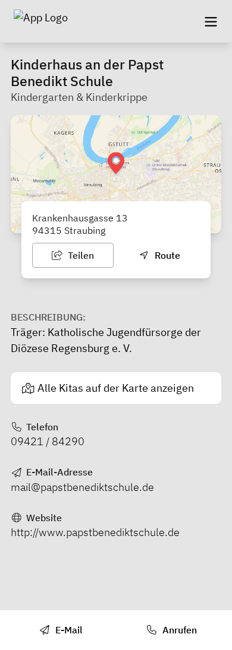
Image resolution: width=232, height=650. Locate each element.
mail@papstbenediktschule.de (82, 487)
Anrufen (178, 630)
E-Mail (68, 630)
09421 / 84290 (47, 441)
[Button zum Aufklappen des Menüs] (210, 21)
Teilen (79, 255)
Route (166, 255)
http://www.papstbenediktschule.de (95, 532)
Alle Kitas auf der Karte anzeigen (115, 388)
